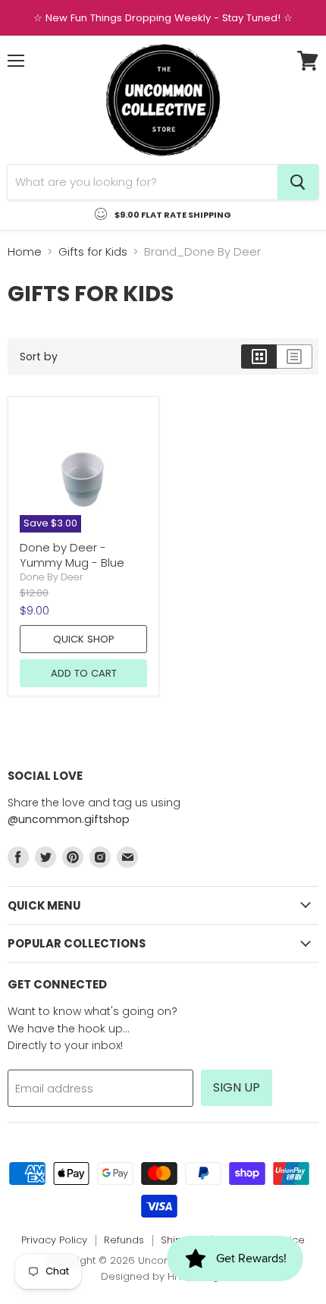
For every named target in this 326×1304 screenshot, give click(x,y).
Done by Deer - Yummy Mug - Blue (72, 554)
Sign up (236, 1087)
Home (25, 251)
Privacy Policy (54, 1240)
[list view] (294, 356)
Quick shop (83, 639)
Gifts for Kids (92, 251)
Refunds (124, 1240)
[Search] (297, 182)
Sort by (39, 356)
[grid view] (259, 356)
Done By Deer (51, 576)
